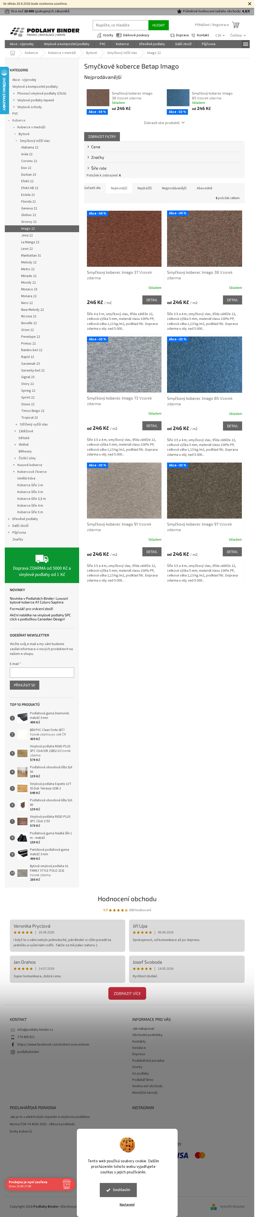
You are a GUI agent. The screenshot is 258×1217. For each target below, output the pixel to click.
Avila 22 (27, 154)
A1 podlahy (140, 1073)
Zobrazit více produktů (162, 122)
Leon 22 (27, 248)
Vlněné (24, 444)
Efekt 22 (27, 181)
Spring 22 (28, 390)
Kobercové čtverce (32, 471)
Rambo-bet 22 (31, 350)
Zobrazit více (127, 993)
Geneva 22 (29, 208)
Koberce (18, 120)
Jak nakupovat (143, 1028)
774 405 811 (26, 1037)
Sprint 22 (28, 397)
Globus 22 (28, 215)
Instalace (139, 1047)
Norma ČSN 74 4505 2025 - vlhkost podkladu (42, 1124)
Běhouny (25, 451)
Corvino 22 (29, 161)
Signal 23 (28, 377)
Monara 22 (29, 296)
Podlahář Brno (142, 1079)
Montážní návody (145, 1092)
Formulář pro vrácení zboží (31, 609)
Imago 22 (28, 228)
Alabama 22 (29, 147)
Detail (151, 300)
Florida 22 (28, 201)
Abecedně (204, 188)
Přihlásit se (24, 685)
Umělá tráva (26, 478)
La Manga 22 (30, 242)
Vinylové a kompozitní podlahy (35, 86)
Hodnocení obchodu (127, 898)
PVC (15, 113)
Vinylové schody (29, 107)
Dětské (24, 438)
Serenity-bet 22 (33, 370)
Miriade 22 (29, 276)
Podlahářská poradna (148, 1060)
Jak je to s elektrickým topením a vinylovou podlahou (50, 1117)
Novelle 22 (29, 323)
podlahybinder (28, 1051)
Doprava (182, 35)
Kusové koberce (29, 465)
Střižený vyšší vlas (34, 424)
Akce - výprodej (24, 79)
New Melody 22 (32, 309)
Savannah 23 (30, 363)
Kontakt (203, 35)
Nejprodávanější (174, 188)
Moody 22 (28, 282)
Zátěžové (26, 431)
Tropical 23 (29, 417)
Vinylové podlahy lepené (35, 100)
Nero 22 (27, 303)
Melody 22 (29, 262)
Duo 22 (26, 167)
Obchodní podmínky (147, 1035)
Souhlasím (121, 1190)
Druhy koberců (21, 1131)
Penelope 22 (30, 336)
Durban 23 (28, 174)
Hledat (158, 25)
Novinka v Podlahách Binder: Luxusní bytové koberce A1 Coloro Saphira (39, 600)
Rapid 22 (27, 356)
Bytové (24, 134)
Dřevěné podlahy (25, 519)
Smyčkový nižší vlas (35, 140)
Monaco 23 (29, 289)
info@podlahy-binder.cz (35, 1029)
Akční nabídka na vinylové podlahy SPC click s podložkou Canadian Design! (40, 617)
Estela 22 (28, 194)
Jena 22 (27, 235)
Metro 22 (28, 269)
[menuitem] (22, 44)
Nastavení (127, 1204)
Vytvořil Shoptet (232, 1206)
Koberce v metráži (31, 127)
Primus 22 (28, 343)
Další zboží (20, 525)
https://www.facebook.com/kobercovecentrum (53, 1044)
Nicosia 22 (28, 316)
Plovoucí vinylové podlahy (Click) (41, 93)
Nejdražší (145, 188)
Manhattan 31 (31, 255)
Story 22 (27, 383)
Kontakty (139, 1041)
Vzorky (108, 35)
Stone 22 (28, 404)
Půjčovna (19, 532)
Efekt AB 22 (29, 188)
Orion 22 (27, 329)
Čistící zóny (27, 458)
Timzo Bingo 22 (32, 410)
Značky (17, 539)
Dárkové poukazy (136, 35)
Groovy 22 (29, 221)
